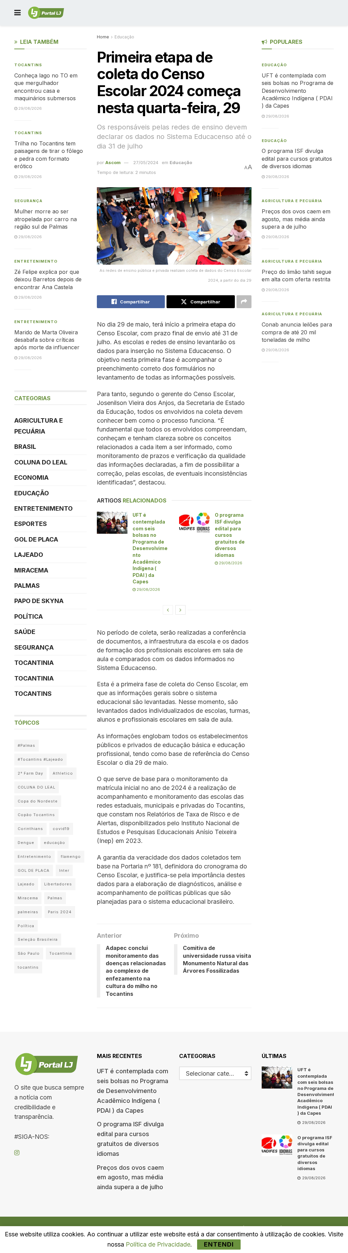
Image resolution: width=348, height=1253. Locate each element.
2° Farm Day (30, 773)
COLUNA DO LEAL (40, 462)
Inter (64, 870)
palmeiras (28, 912)
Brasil (25, 446)
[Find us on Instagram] (16, 1153)
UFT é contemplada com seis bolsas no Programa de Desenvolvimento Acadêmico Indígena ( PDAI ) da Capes (150, 548)
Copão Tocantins (36, 814)
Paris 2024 (60, 912)
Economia (31, 477)
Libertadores (58, 884)
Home (103, 36)
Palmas (27, 585)
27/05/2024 (145, 162)
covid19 (61, 828)
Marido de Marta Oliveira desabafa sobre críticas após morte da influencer (47, 340)
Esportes (30, 523)
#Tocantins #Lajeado (40, 759)
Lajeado (28, 554)
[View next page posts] (180, 610)
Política (28, 616)
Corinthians (30, 828)
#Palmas (26, 745)
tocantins (28, 967)
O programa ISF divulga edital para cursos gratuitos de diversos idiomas (230, 535)
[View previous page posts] (168, 610)
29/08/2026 (148, 589)
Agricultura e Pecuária (38, 426)
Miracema (31, 570)
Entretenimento (35, 261)
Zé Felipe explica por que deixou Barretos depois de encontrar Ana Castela (48, 279)
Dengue (26, 842)
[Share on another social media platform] (244, 301)
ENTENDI (219, 1244)
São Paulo (29, 953)
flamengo (71, 856)
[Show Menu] (17, 12)
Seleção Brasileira (38, 939)
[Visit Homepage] (46, 13)
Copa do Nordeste (38, 801)
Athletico (63, 773)
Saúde (24, 631)
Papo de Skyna (39, 600)
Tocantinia (34, 662)
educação (54, 842)
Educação (124, 36)
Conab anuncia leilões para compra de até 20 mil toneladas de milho (297, 332)
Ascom (113, 162)
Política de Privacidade (158, 1244)
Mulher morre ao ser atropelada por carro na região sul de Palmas (45, 219)
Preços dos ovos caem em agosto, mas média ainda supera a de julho (296, 219)
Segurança (28, 200)
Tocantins (28, 65)
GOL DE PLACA (36, 539)
